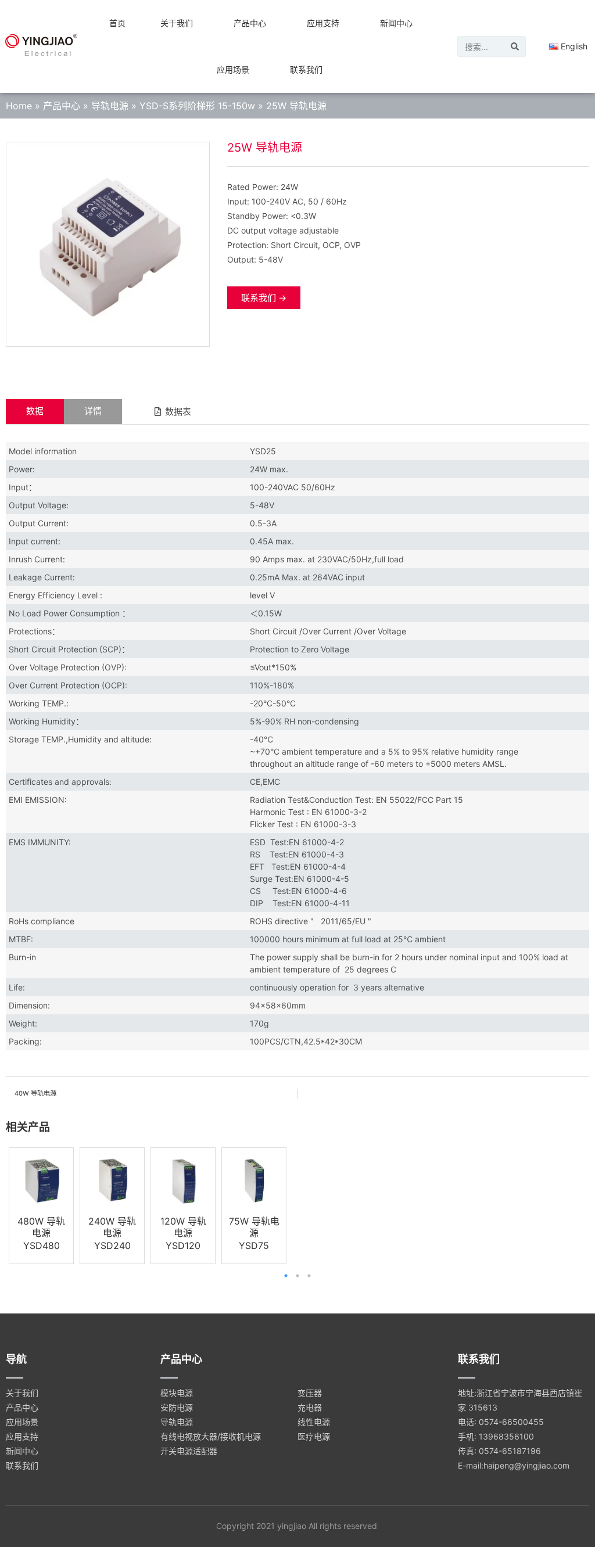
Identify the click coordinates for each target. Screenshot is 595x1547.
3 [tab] (309, 1276)
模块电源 (176, 1393)
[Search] (514, 46)
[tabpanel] (41, 1205)
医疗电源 (314, 1436)
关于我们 (176, 23)
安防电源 (176, 1407)
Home (19, 106)
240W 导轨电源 (112, 1227)
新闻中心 (396, 23)
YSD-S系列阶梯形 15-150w (197, 106)
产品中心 (250, 23)
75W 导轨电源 (254, 1227)
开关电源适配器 (188, 1451)
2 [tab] (297, 1276)
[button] (172, 411)
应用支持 (323, 23)
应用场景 (233, 69)
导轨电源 (109, 106)
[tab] (35, 411)
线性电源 (314, 1422)
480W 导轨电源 (41, 1227)
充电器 (310, 1407)
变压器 (310, 1393)
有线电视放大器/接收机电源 (210, 1436)
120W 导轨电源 (183, 1227)
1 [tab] (286, 1276)
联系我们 (306, 69)
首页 (117, 23)
